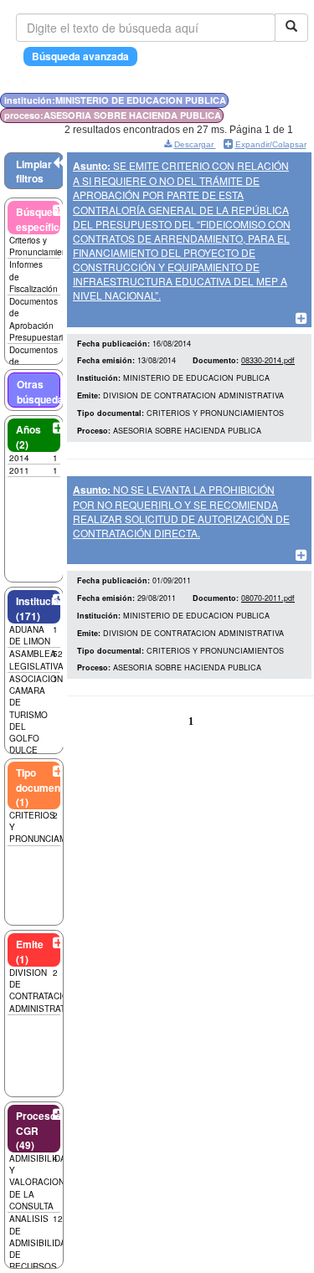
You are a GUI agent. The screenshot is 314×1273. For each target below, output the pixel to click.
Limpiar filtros (34, 171)
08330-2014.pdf (268, 360)
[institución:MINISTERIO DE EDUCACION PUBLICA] (270, 100)
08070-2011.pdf (268, 598)
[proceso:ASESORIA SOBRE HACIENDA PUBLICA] (274, 100)
